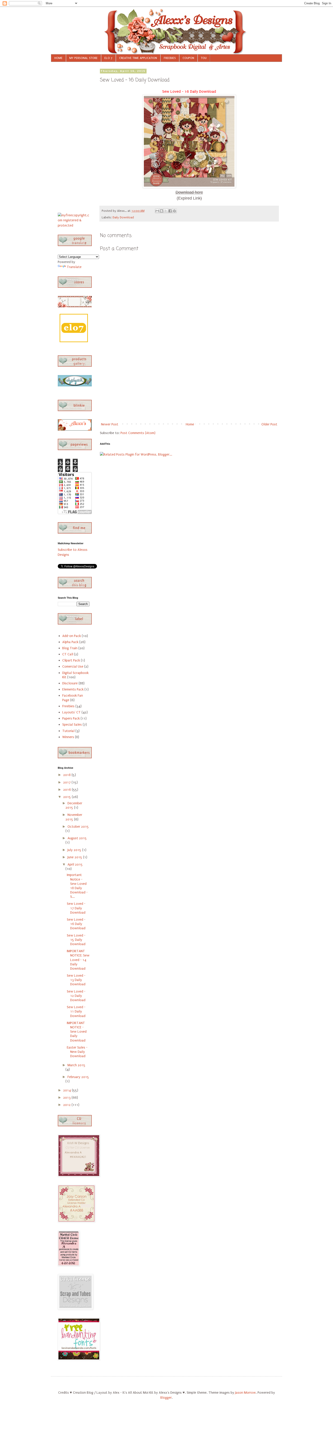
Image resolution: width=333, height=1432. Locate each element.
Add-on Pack (71, 636)
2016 (67, 790)
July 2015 (75, 850)
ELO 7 (108, 58)
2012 (67, 1105)
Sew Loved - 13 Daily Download (76, 979)
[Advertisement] (189, 386)
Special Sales (72, 724)
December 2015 (73, 805)
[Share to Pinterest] (174, 211)
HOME (58, 58)
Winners (68, 737)
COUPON (188, 58)
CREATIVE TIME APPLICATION (138, 58)
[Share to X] (166, 211)
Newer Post (109, 424)
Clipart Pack (71, 660)
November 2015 (73, 817)
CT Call (67, 654)
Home (190, 424)
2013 (67, 1097)
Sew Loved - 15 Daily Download (76, 939)
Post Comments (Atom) (138, 433)
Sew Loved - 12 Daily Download (76, 995)
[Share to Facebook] (170, 211)
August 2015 (77, 838)
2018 (67, 775)
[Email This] (157, 211)
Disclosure (70, 683)
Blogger (166, 1397)
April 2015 (75, 864)
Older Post (269, 424)
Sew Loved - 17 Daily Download (76, 908)
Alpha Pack (70, 642)
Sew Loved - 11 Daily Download (76, 1011)
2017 (67, 782)
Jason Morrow (245, 1393)
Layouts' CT (71, 712)
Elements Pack (73, 689)
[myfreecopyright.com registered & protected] (73, 225)
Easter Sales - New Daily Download (77, 1051)
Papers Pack (71, 718)
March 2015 (76, 1065)
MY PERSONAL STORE (83, 58)
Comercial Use (72, 666)
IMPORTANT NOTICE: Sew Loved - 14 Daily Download (78, 960)
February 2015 (78, 1077)
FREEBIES (170, 58)
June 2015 (75, 857)
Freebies (68, 706)
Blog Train (69, 648)
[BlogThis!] (161, 211)
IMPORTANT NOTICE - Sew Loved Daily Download (77, 1031)
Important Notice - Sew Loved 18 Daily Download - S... (77, 886)
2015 (67, 797)
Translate (74, 267)
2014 (67, 1090)
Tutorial (68, 731)
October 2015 (78, 827)
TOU (204, 58)
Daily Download (123, 217)
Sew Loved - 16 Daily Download (76, 923)
